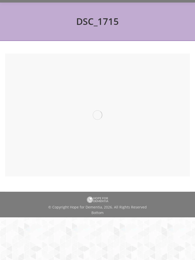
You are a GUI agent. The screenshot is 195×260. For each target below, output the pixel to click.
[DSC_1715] (97, 115)
